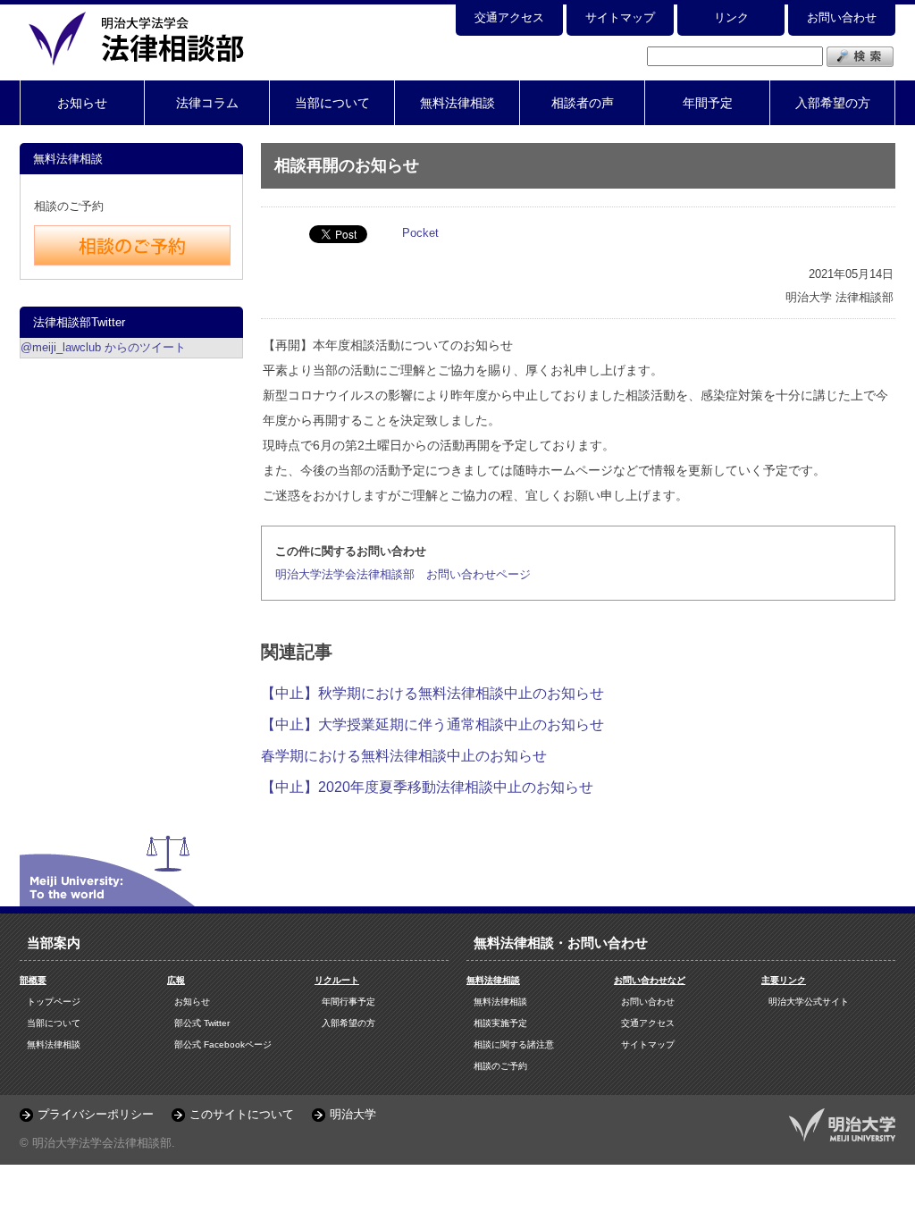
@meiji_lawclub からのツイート (103, 347)
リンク (731, 17)
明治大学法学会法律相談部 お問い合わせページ (403, 574)
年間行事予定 (348, 1001)
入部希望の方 (832, 103)
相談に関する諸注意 (514, 1044)
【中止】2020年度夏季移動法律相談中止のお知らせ (427, 787)
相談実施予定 (500, 1023)
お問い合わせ (842, 17)
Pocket (420, 233)
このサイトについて (241, 1114)
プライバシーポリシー (96, 1114)
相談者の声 (582, 103)
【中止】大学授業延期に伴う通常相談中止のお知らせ (432, 724)
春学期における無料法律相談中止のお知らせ (404, 755)
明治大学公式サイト (808, 1001)
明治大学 (353, 1114)
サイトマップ (620, 17)
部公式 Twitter (202, 1023)
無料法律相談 (457, 103)
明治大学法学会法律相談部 (140, 38)
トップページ (53, 1001)
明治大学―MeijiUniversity (842, 1124)
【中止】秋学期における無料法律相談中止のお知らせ (432, 693)
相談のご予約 (500, 1066)
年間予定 (708, 103)
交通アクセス (509, 17)
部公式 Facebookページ (223, 1044)
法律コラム (207, 103)
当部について (332, 103)
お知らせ (82, 103)
